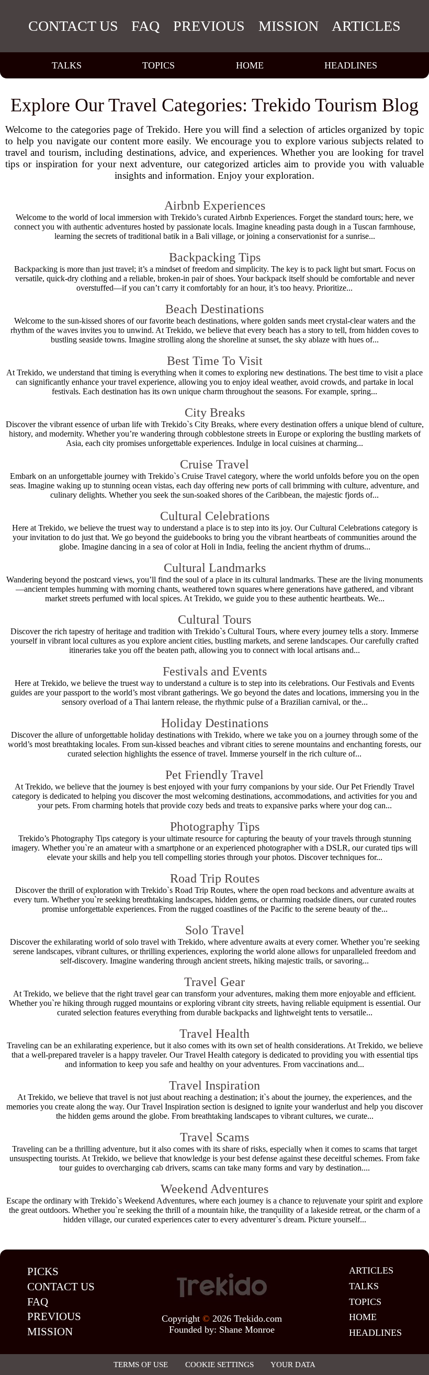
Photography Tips (214, 826)
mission (288, 26)
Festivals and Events (215, 671)
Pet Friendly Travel (214, 775)
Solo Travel (214, 930)
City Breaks (215, 412)
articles (366, 26)
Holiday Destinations (214, 723)
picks (43, 1271)
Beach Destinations (214, 309)
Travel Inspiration (214, 1085)
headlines (350, 65)
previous (209, 26)
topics (158, 65)
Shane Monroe (247, 1329)
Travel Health (214, 1033)
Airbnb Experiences (214, 205)
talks (67, 65)
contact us (73, 26)
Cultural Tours (214, 619)
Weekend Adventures (214, 1189)
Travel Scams (214, 1137)
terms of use (141, 1364)
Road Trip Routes (214, 878)
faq (145, 26)
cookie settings (219, 1364)
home (250, 65)
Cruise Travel (214, 464)
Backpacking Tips (215, 257)
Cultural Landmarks (215, 568)
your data (292, 1364)
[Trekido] (222, 1285)
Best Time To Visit (215, 361)
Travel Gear (214, 982)
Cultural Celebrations (214, 516)
